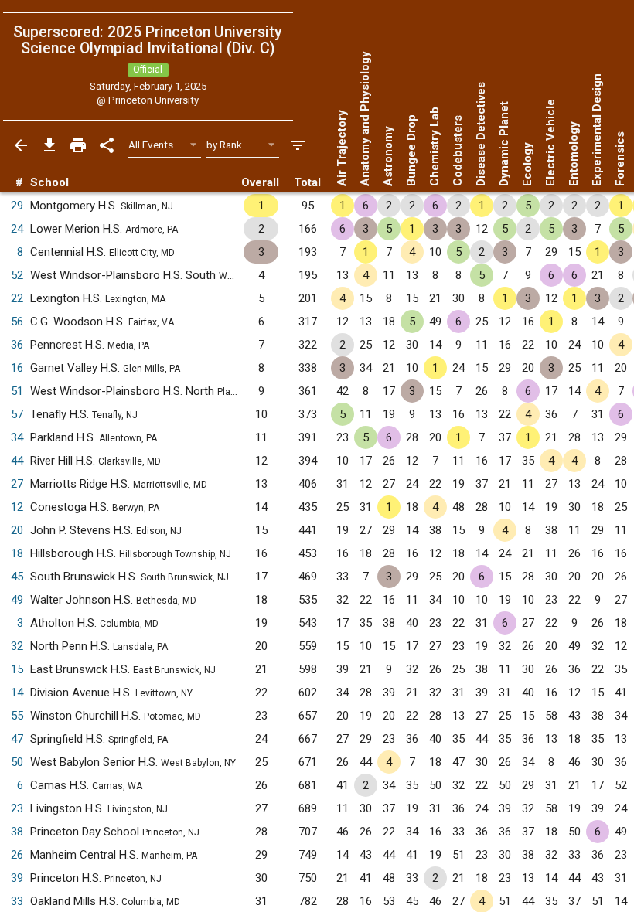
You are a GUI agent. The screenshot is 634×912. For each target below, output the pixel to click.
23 (17, 808)
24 (17, 229)
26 (17, 855)
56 (17, 321)
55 (17, 716)
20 (17, 530)
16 (17, 368)
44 (17, 461)
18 (17, 553)
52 (17, 275)
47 (17, 739)
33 (17, 901)
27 (17, 484)
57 (17, 414)
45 (17, 577)
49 (17, 600)
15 (17, 669)
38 (17, 832)
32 (17, 646)
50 (17, 762)
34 (17, 437)
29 (17, 206)
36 (17, 345)
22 (17, 298)
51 (17, 391)
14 (17, 692)
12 (17, 507)
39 (17, 878)
